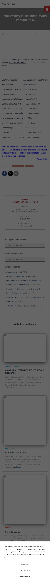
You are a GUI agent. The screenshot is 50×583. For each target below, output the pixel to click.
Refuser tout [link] (25, 571)
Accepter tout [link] (25, 577)
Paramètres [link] (25, 565)
